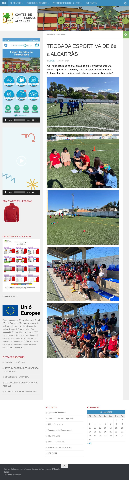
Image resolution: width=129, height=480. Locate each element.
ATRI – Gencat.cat (55, 424)
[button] (21, 80)
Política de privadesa (12, 475)
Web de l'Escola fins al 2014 (59, 447)
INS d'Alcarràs (54, 436)
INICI (4, 3)
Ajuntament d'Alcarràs (57, 413)
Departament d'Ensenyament (60, 430)
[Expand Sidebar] (126, 34)
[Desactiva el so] (33, 120)
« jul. (89, 443)
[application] (21, 80)
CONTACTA (91, 3)
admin (52, 61)
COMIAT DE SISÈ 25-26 (15, 362)
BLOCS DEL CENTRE (37, 3)
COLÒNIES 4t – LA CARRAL (17, 377)
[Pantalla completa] (37, 120)
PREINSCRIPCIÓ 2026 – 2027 (66, 3)
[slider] (19, 120)
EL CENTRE (15, 3)
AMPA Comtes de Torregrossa (60, 418)
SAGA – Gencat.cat (56, 442)
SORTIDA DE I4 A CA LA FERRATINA (21, 392)
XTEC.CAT (52, 453)
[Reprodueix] (6, 120)
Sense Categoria (56, 35)
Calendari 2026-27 (10, 296)
